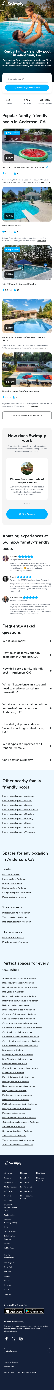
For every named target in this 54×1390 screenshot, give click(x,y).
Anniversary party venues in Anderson (20, 978)
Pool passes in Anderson (14, 1113)
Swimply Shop (10, 1182)
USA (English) (11, 1351)
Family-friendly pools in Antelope (18, 796)
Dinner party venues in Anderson (17, 1054)
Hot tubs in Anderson (12, 883)
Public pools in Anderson (14, 897)
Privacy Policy (9, 1366)
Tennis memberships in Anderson (18, 1140)
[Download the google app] (34, 1311)
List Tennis (24, 1182)
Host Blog (8, 1200)
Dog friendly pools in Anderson (17, 1059)
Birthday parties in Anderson (15, 1005)
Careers (7, 1178)
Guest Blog (9, 1196)
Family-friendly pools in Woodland (18, 832)
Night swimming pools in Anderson (19, 1086)
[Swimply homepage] (27, 4)
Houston (7, 1285)
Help (6, 1227)
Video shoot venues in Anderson (17, 1144)
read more (45, 182)
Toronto (7, 1294)
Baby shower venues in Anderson (18, 982)
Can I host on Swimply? (17, 760)
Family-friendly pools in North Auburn (20, 809)
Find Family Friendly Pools (28, 87)
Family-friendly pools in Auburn (17, 800)
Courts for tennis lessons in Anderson (20, 1045)
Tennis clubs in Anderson (14, 1135)
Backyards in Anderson (13, 937)
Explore (7, 1243)
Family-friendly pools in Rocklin (17, 823)
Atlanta (7, 1276)
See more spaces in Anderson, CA (27, 415)
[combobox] (27, 79)
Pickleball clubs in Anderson (15, 1099)
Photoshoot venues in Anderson (17, 1095)
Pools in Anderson (11, 874)
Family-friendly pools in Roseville (18, 827)
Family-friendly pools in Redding (17, 818)
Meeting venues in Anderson (15, 1081)
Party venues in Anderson (14, 1090)
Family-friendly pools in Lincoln (17, 805)
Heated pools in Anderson (14, 888)
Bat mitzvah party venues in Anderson (20, 1000)
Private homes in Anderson (15, 942)
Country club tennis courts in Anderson (20, 1036)
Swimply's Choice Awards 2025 (10, 1208)
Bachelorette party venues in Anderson (20, 987)
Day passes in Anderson (13, 1050)
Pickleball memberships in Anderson (19, 1104)
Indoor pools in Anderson (14, 879)
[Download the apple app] (14, 1311)
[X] (13, 1338)
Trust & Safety (10, 1231)
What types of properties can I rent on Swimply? (22, 746)
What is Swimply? (14, 641)
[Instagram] (21, 1338)
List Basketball (26, 1191)
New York (8, 1267)
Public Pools (9, 1248)
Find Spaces (28, 514)
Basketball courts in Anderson (16, 921)
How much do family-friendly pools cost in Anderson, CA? (21, 655)
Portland (7, 1271)
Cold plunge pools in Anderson (16, 892)
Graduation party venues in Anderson (19, 1068)
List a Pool (24, 1178)
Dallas (7, 1289)
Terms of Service (11, 1362)
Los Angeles (9, 1262)
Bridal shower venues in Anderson (18, 1009)
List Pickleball (26, 1187)
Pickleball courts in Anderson (16, 912)
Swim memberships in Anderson (17, 1131)
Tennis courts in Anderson (14, 917)
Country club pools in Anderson (17, 1032)
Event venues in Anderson (14, 1063)
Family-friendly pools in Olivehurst (18, 814)
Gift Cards (8, 1191)
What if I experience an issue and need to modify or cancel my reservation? (24, 688)
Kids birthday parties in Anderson (18, 1077)
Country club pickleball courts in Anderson (22, 1027)
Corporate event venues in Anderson (19, 1023)
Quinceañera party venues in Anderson (20, 1122)
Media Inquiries (10, 1187)
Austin (7, 1280)
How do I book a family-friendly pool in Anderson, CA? (22, 671)
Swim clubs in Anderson (13, 1126)
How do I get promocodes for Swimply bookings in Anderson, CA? (23, 728)
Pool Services (9, 1215)
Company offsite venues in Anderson (19, 1014)
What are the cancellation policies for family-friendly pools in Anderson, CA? (24, 708)
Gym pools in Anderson (13, 1072)
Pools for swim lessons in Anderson (19, 1117)
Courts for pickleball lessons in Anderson (21, 1041)
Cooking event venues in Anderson (18, 1018)
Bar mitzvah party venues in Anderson (20, 996)
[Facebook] (6, 1338)
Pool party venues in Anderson (16, 1108)
